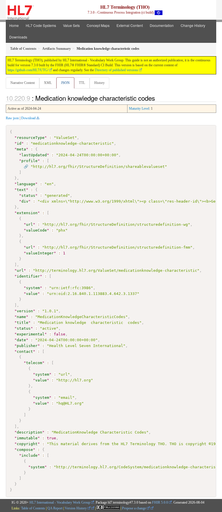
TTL (82, 83)
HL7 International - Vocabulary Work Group (59, 502)
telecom (34, 363)
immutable (27, 438)
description (29, 432)
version (25, 311)
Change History (193, 25)
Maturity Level (139, 109)
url (29, 224)
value (32, 293)
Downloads (18, 36)
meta (21, 149)
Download (28, 118)
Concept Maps (98, 25)
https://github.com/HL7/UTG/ (28, 70)
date (21, 340)
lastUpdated (34, 155)
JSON (65, 83)
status (28, 195)
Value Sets (71, 25)
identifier (28, 276)
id (19, 143)
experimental (31, 334)
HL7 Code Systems (41, 25)
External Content (129, 25)
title (22, 322)
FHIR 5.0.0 (160, 502)
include (29, 455)
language (26, 184)
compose (25, 449)
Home (14, 25)
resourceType (31, 137)
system (33, 288)
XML (48, 83)
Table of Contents (33, 508)
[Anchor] (158, 98)
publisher (27, 346)
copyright (27, 444)
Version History (76, 508)
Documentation (162, 25)
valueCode (36, 230)
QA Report (54, 508)
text (21, 190)
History (99, 83)
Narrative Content (22, 83)
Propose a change (134, 508)
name (21, 317)
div (24, 201)
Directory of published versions (116, 70)
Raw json (12, 118)
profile (29, 161)
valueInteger (40, 253)
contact (25, 351)
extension (27, 213)
